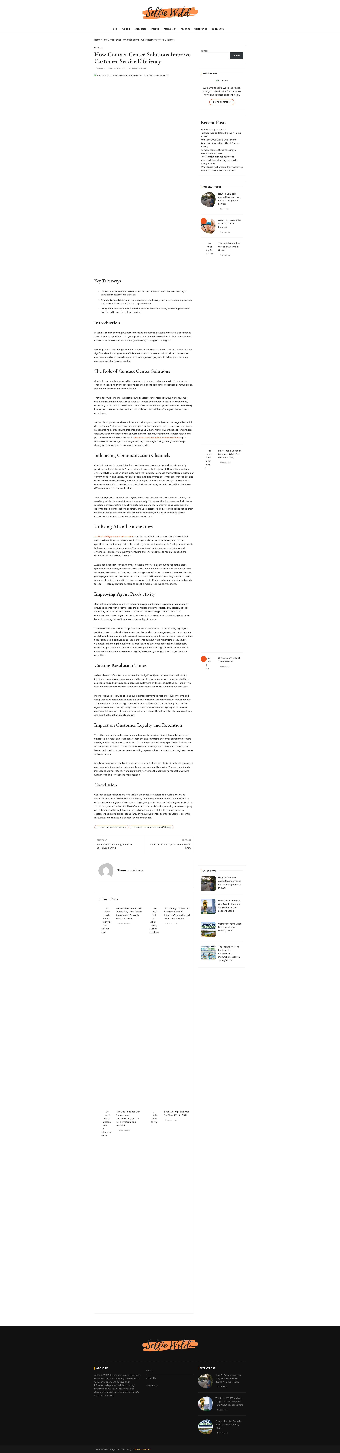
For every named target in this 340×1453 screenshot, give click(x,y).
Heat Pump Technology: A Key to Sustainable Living (114, 846)
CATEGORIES (140, 29)
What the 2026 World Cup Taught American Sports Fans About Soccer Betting (220, 143)
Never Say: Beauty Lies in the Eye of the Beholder (229, 224)
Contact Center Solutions (112, 827)
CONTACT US (218, 29)
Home (97, 39)
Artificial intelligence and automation (113, 536)
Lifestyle (155, 29)
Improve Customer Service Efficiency (152, 827)
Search (204, 51)
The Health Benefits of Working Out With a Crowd (229, 247)
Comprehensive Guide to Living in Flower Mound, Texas (229, 927)
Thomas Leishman (138, 68)
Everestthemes (142, 1449)
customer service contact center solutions (157, 437)
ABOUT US (185, 29)
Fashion (126, 29)
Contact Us (152, 1385)
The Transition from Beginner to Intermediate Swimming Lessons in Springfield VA (219, 160)
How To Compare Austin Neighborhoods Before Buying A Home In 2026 (221, 133)
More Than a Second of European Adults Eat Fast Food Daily (230, 454)
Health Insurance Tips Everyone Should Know (170, 846)
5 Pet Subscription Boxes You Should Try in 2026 (176, 1113)
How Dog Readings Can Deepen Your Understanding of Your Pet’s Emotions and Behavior (128, 1118)
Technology (170, 29)
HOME (114, 29)
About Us (151, 1378)
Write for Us (200, 29)
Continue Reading (222, 102)
